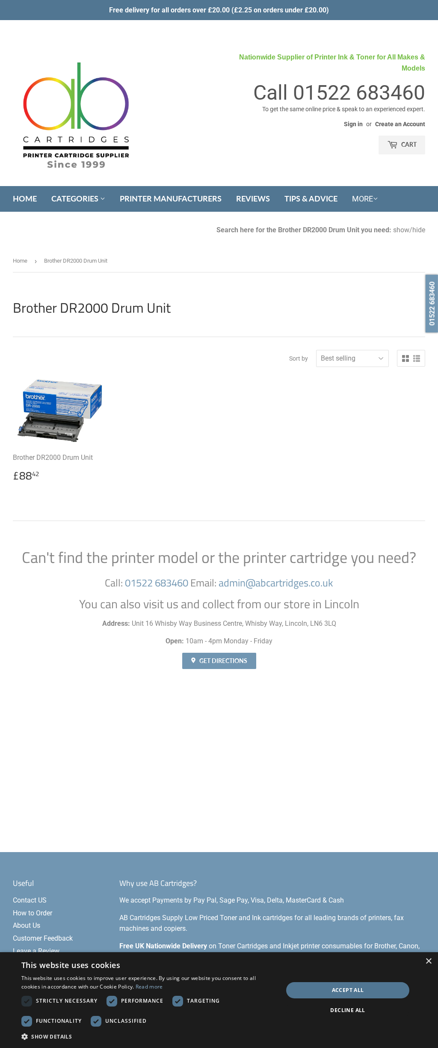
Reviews (253, 198)
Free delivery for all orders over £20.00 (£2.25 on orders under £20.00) (219, 10)
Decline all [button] (347, 1010)
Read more (149, 986)
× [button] (428, 961)
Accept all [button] (348, 990)
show (401, 230)
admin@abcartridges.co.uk (276, 582)
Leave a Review (36, 951)
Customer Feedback (43, 938)
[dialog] (219, 1000)
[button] (148, 1036)
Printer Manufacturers (171, 198)
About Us (26, 925)
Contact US (30, 900)
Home (25, 198)
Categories (75, 198)
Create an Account (400, 124)
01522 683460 (359, 92)
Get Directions (222, 660)
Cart (408, 144)
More (362, 198)
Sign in (353, 124)
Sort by (298, 358)
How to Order (32, 913)
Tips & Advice (310, 198)
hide (418, 230)
